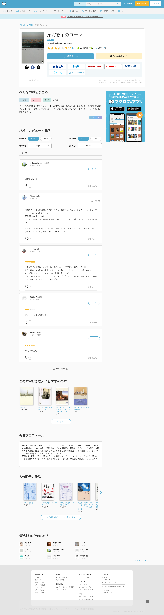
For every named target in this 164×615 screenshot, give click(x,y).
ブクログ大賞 (39, 587)
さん (37, 163)
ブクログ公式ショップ (86, 589)
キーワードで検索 (61, 577)
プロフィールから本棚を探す (65, 587)
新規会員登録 (141, 3)
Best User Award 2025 (86, 596)
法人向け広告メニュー (109, 582)
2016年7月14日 (35, 252)
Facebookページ (107, 593)
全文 (96, 138)
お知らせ (104, 577)
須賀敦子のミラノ (26, 407)
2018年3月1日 (35, 199)
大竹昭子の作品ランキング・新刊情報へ (61, 517)
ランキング (38, 577)
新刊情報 (38, 580)
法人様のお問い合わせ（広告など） (113, 586)
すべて (24, 153)
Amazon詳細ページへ (120, 56)
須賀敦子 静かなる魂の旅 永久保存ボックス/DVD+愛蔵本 (63, 409)
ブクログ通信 (39, 590)
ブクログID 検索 (61, 589)
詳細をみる (92, 186)
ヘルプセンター (107, 580)
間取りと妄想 (28, 503)
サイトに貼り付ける (33, 80)
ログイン (156, 3)
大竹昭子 (50, 40)
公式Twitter (105, 590)
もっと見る (95, 117)
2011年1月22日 (35, 299)
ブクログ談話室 (40, 585)
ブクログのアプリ (84, 584)
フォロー (94, 169)
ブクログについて (84, 577)
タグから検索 (60, 580)
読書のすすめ (39, 592)
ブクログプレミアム (85, 587)
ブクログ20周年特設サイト (87, 599)
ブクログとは (127, 3)
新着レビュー (39, 582)
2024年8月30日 (35, 165)
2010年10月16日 (35, 335)
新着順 (46, 138)
